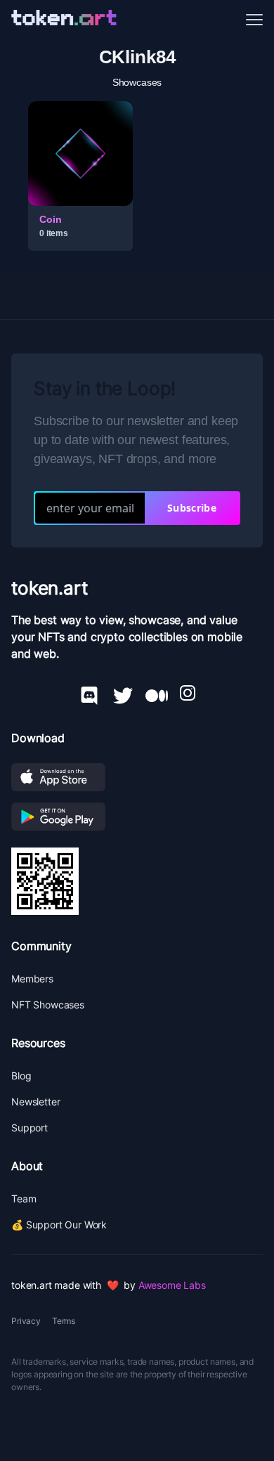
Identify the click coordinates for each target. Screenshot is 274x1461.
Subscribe (191, 507)
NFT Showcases (47, 1005)
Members (32, 979)
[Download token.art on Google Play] (137, 817)
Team (23, 1198)
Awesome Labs (172, 1285)
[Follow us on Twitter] (123, 693)
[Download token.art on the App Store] (137, 777)
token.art (49, 588)
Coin (50, 219)
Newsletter (35, 1102)
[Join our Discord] (89, 693)
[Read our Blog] (157, 693)
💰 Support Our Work (59, 1225)
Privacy (26, 1321)
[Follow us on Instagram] (188, 693)
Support (29, 1128)
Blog (21, 1076)
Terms (63, 1321)
